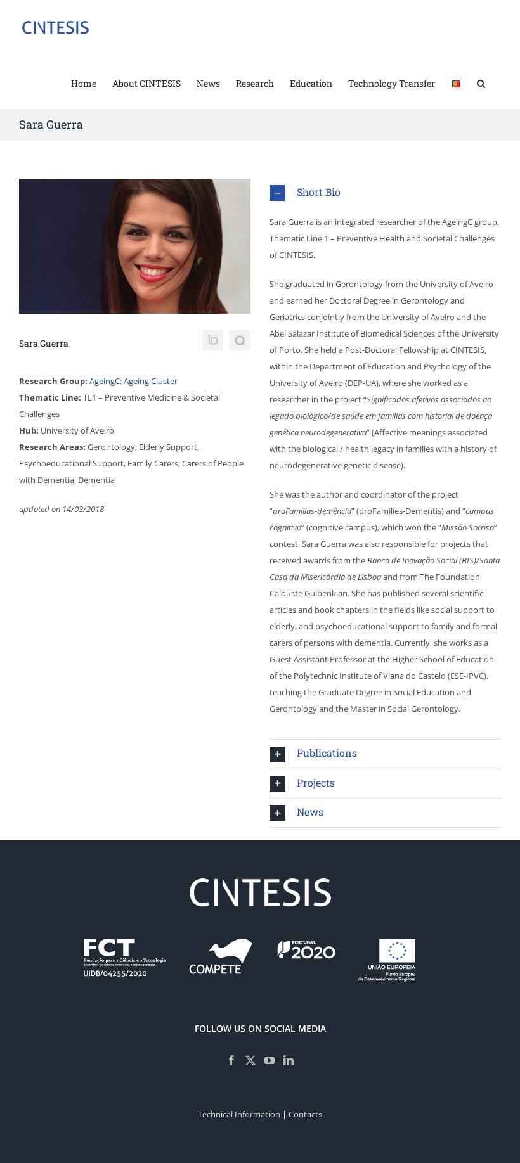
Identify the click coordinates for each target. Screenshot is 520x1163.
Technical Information (239, 1114)
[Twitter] (250, 1060)
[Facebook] (231, 1060)
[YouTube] (269, 1060)
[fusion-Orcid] (212, 340)
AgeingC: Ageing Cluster (133, 381)
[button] (481, 82)
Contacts (305, 1114)
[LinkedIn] (288, 1060)
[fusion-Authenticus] (240, 340)
